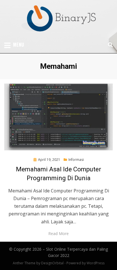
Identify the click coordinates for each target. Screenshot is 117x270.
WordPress (96, 263)
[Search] (109, 45)
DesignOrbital (52, 263)
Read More (58, 233)
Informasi (76, 159)
